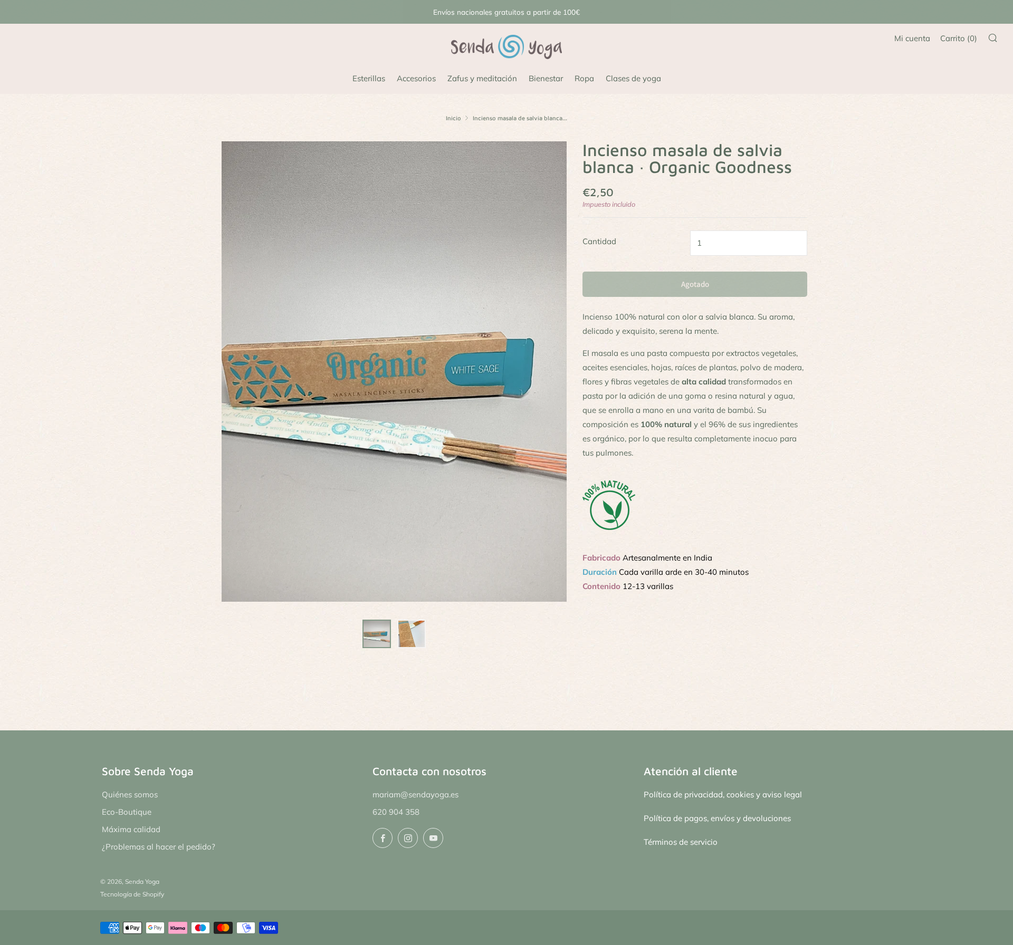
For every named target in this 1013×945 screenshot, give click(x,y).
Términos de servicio (681, 842)
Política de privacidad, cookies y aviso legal (723, 794)
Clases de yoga (633, 78)
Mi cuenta (912, 38)
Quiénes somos (130, 794)
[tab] (376, 634)
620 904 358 (395, 812)
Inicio (453, 117)
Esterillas (368, 78)
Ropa (584, 78)
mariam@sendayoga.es (415, 794)
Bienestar (546, 78)
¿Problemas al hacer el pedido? (158, 847)
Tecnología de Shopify (132, 894)
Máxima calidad (131, 829)
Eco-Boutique (126, 812)
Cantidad (599, 241)
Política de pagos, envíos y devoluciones (717, 818)
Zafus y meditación (482, 78)
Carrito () (958, 38)
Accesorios (416, 78)
